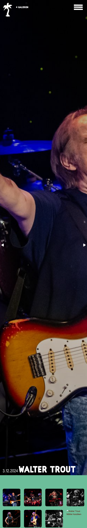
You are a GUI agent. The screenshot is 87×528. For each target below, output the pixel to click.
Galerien (23, 7)
